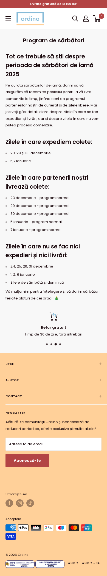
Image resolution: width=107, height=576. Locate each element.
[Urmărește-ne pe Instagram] (20, 503)
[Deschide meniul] (8, 18)
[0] (97, 18)
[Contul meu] (86, 19)
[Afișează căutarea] (75, 19)
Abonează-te (27, 460)
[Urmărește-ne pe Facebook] (9, 503)
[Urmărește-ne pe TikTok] (30, 503)
